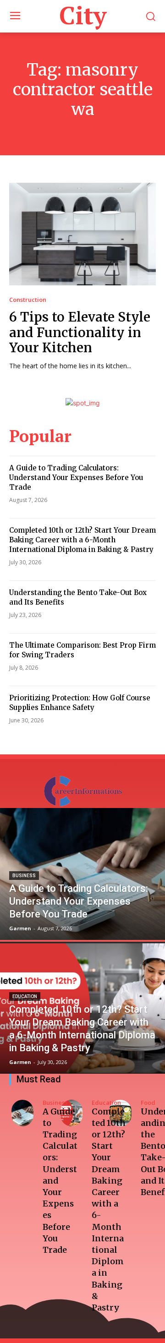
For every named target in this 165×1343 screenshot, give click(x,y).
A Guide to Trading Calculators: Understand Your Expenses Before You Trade (76, 477)
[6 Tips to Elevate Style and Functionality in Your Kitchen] (82, 234)
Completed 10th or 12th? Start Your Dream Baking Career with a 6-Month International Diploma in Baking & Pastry (82, 540)
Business (24, 875)
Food (148, 1103)
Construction (27, 300)
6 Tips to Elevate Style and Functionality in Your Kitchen (79, 332)
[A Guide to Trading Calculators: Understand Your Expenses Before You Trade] (82, 874)
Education (24, 996)
